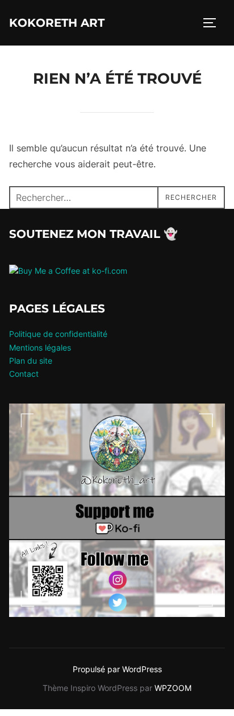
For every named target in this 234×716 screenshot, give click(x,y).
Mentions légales (40, 347)
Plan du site (30, 360)
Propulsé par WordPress (117, 669)
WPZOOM (172, 688)
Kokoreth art (57, 23)
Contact (24, 373)
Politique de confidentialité (58, 334)
